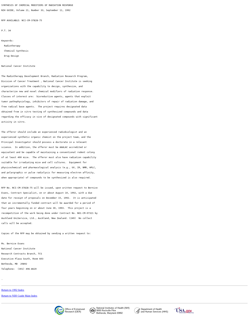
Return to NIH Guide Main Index (19, 295)
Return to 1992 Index (12, 290)
